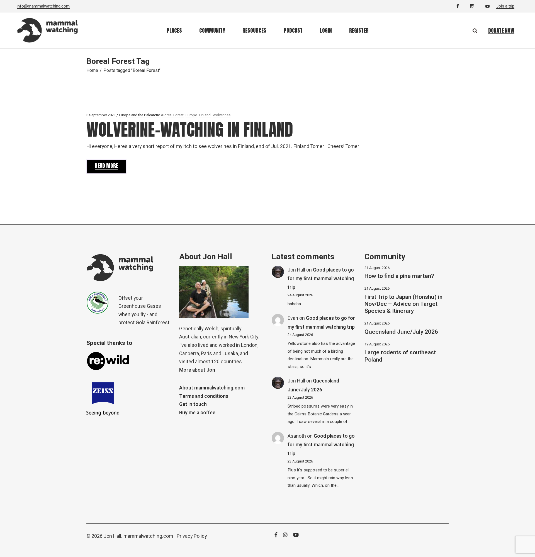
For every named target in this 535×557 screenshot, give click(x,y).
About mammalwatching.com (212, 387)
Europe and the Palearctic (139, 115)
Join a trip (505, 6)
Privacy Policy (192, 536)
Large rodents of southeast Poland (400, 356)
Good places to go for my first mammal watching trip (321, 279)
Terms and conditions (203, 396)
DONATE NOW (501, 30)
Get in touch (193, 404)
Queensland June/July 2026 (401, 332)
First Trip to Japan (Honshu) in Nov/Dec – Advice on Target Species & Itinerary (403, 304)
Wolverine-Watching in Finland (189, 129)
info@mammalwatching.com (43, 6)
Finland (205, 115)
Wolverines (221, 115)
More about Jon (197, 370)
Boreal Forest (173, 115)
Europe (191, 115)
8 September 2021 (101, 115)
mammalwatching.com (148, 536)
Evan (293, 318)
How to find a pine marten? (399, 276)
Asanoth (297, 436)
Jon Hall (296, 270)
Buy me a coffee (197, 412)
